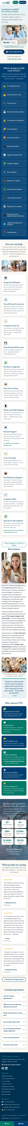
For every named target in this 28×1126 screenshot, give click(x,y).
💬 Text (7, 1123)
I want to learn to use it (12, 198)
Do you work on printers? (11, 1037)
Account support (10, 129)
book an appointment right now (15, 761)
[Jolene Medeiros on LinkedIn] (6, 1068)
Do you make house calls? (11, 1022)
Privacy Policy (5, 1118)
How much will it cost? (10, 1045)
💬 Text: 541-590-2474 (8, 1102)
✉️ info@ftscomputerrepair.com (10, 1104)
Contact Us (22, 2)
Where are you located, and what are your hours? (12, 1006)
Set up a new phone (11, 146)
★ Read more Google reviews (14, 979)
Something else (9, 232)
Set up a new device (11, 137)
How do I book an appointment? (8, 997)
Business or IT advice (11, 180)
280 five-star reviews (12, 867)
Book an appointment (14, 52)
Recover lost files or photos (13, 112)
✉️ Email (21, 1123)
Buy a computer (10, 172)
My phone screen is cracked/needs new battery (13, 215)
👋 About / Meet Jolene (8, 1110)
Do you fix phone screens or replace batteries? (12, 1030)
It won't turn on (9, 103)
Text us (15, 2)
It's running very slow (11, 86)
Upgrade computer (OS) (12, 155)
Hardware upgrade (11, 163)
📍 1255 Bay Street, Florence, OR (11, 1107)
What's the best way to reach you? (12, 1014)
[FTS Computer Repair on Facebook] (3, 1068)
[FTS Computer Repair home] (6, 2)
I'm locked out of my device (13, 120)
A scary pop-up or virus (12, 94)
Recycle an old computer (12, 189)
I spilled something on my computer (12, 223)
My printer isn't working (12, 206)
